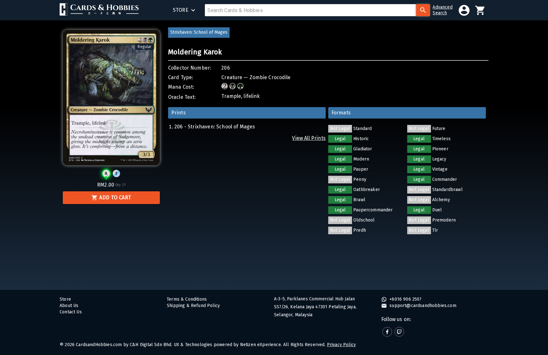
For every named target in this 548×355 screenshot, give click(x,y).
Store (65, 299)
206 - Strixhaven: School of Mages (214, 127)
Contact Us (71, 312)
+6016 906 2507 (405, 299)
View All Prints (309, 138)
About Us (69, 305)
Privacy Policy (341, 344)
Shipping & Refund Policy (193, 305)
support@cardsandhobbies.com (422, 305)
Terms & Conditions (187, 299)
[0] (480, 10)
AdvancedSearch (442, 10)
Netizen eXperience (260, 344)
